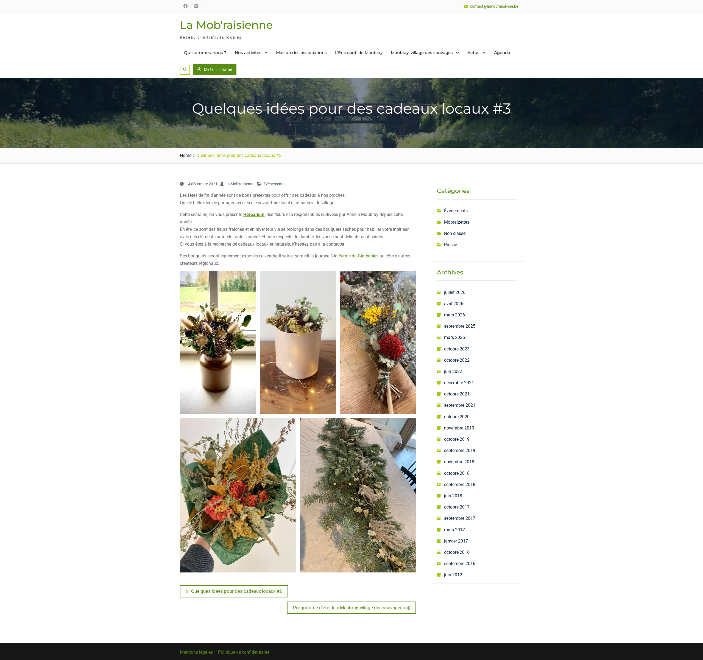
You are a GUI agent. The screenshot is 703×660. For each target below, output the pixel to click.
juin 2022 (453, 371)
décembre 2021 (459, 382)
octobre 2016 (457, 552)
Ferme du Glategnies (358, 256)
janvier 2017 (456, 541)
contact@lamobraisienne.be (494, 6)
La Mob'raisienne (226, 25)
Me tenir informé (218, 69)
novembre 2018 (459, 461)
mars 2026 (454, 315)
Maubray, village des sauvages (422, 52)
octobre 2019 (457, 439)
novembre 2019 (459, 428)
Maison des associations (301, 52)
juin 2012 (453, 574)
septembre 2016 (459, 563)
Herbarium (253, 214)
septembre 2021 (459, 405)
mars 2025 (454, 337)
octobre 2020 (457, 416)
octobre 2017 (457, 507)
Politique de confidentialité (243, 652)
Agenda (502, 52)
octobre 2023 (457, 349)
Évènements (274, 184)
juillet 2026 (454, 292)
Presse (450, 244)
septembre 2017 (459, 518)
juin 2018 (453, 495)
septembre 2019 (459, 450)
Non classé (454, 233)
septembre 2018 (459, 484)
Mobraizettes (456, 222)
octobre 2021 (457, 394)
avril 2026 (453, 303)
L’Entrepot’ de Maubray (359, 52)
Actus (473, 52)
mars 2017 (454, 529)
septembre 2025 (459, 326)
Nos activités (248, 52)
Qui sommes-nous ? (205, 52)
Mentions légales (196, 652)
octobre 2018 (457, 473)
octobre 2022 (457, 360)
